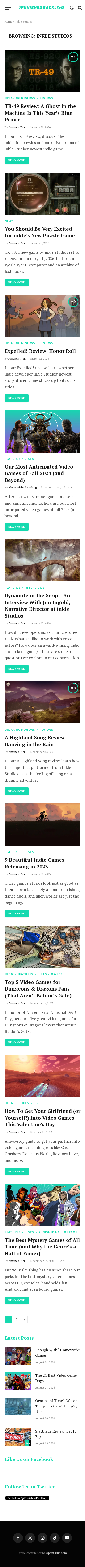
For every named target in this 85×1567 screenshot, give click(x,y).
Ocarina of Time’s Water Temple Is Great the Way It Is (56, 1406)
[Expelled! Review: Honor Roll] (42, 316)
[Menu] (8, 7)
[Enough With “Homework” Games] (18, 1356)
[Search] (79, 7)
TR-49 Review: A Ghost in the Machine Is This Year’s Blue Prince (40, 113)
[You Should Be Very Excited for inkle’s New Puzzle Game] (42, 194)
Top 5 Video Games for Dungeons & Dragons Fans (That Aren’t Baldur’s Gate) (38, 989)
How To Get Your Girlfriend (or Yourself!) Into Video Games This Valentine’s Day (42, 1118)
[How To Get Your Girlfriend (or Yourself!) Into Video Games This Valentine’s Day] (42, 1076)
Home (9, 21)
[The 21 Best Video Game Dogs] (18, 1381)
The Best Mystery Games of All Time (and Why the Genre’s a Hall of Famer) (42, 1247)
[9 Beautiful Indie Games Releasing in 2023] (42, 824)
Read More (16, 160)
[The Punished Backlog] (41, 7)
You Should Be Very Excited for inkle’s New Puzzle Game (40, 232)
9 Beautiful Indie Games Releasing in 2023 (34, 863)
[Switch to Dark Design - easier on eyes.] (72, 8)
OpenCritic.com (56, 1553)
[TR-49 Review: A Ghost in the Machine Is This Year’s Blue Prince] (42, 71)
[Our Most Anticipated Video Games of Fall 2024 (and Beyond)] (42, 431)
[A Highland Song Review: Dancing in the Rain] (42, 702)
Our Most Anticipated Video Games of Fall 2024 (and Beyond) (39, 473)
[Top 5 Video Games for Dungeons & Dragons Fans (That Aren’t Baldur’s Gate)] (42, 947)
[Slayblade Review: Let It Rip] (18, 1437)
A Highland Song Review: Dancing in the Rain (35, 741)
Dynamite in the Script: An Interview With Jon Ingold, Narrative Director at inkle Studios (37, 605)
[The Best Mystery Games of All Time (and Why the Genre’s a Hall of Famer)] (42, 1205)
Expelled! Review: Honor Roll (40, 351)
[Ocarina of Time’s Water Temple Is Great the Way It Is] (18, 1406)
